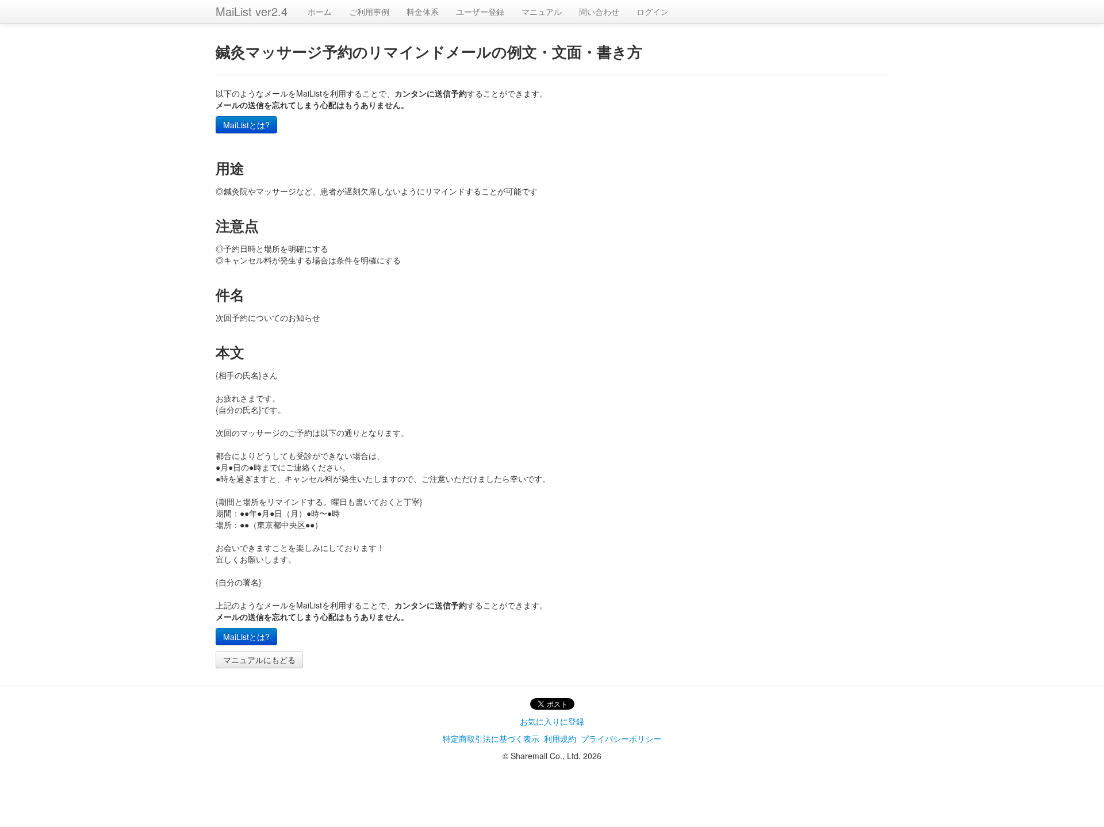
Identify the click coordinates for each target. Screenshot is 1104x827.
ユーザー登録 (480, 11)
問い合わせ (599, 11)
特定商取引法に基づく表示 (491, 738)
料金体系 (423, 11)
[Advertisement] (552, 793)
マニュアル (542, 11)
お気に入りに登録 (552, 721)
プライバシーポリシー (621, 738)
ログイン (653, 11)
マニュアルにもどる (259, 659)
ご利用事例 (369, 11)
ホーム (320, 11)
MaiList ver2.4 (252, 11)
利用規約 (560, 738)
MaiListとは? (246, 125)
